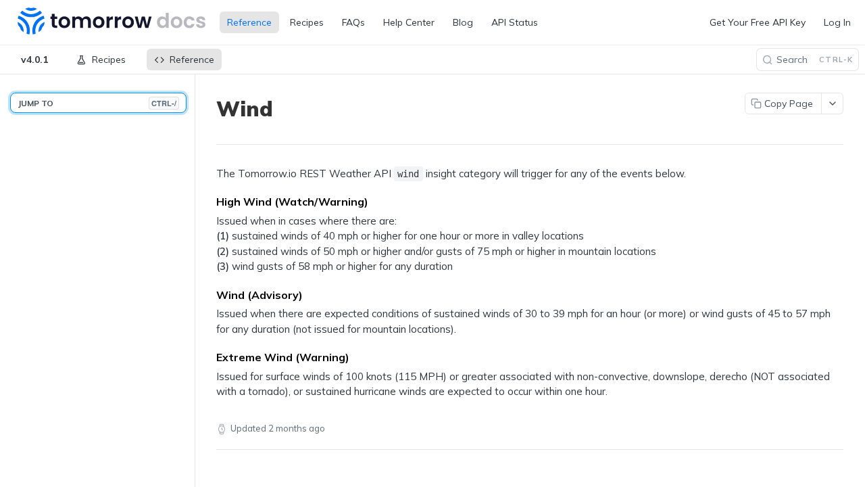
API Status (514, 22)
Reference (249, 22)
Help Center (409, 22)
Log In (837, 22)
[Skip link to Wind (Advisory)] (207, 295)
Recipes (307, 22)
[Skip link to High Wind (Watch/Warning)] (207, 201)
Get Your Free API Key (758, 22)
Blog (463, 22)
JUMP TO (97, 103)
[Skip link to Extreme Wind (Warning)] (207, 357)
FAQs (353, 22)
